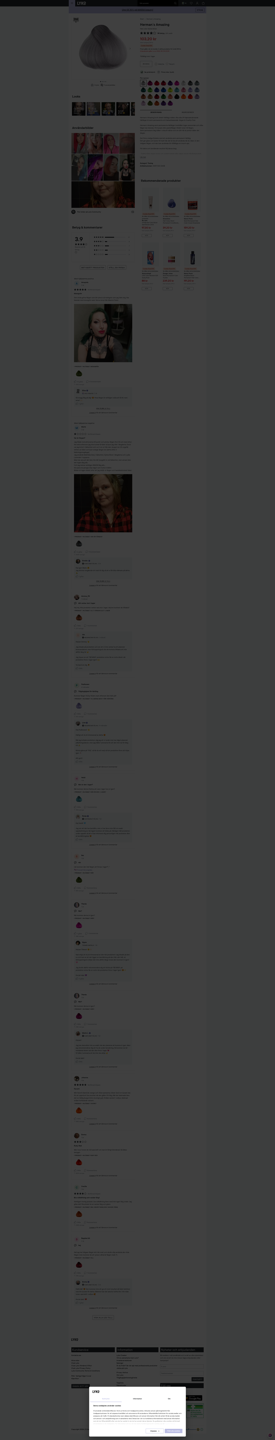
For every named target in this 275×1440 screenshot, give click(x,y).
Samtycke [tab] (106, 1399)
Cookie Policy (170, 1424)
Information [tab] (137, 1399)
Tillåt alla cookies (173, 1431)
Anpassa (153, 1431)
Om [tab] (169, 1399)
